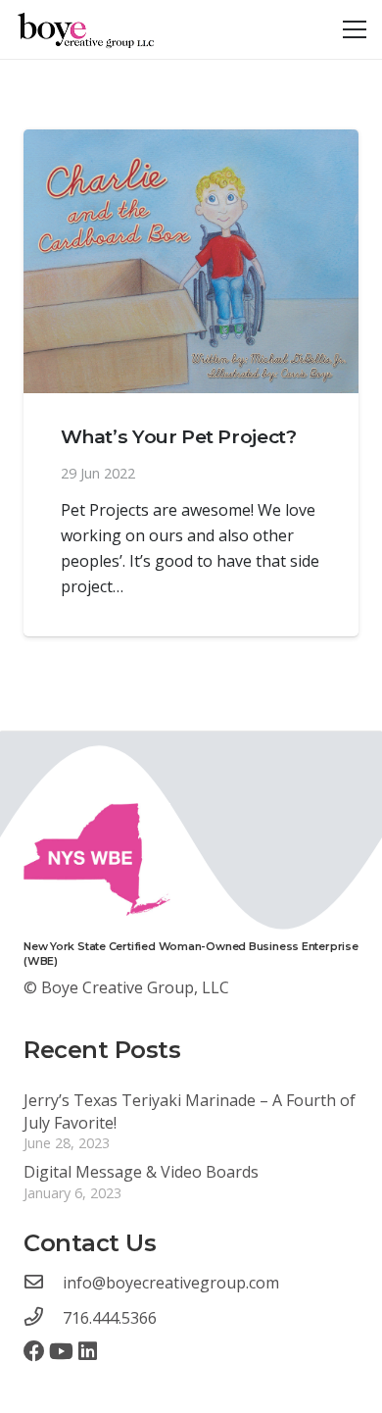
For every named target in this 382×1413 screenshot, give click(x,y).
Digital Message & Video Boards (141, 1172)
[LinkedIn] (87, 1351)
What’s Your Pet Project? (179, 436)
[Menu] (354, 29)
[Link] (87, 29)
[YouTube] (61, 1351)
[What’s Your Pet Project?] (191, 261)
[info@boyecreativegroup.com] (43, 1282)
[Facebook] (34, 1351)
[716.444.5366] (43, 1318)
